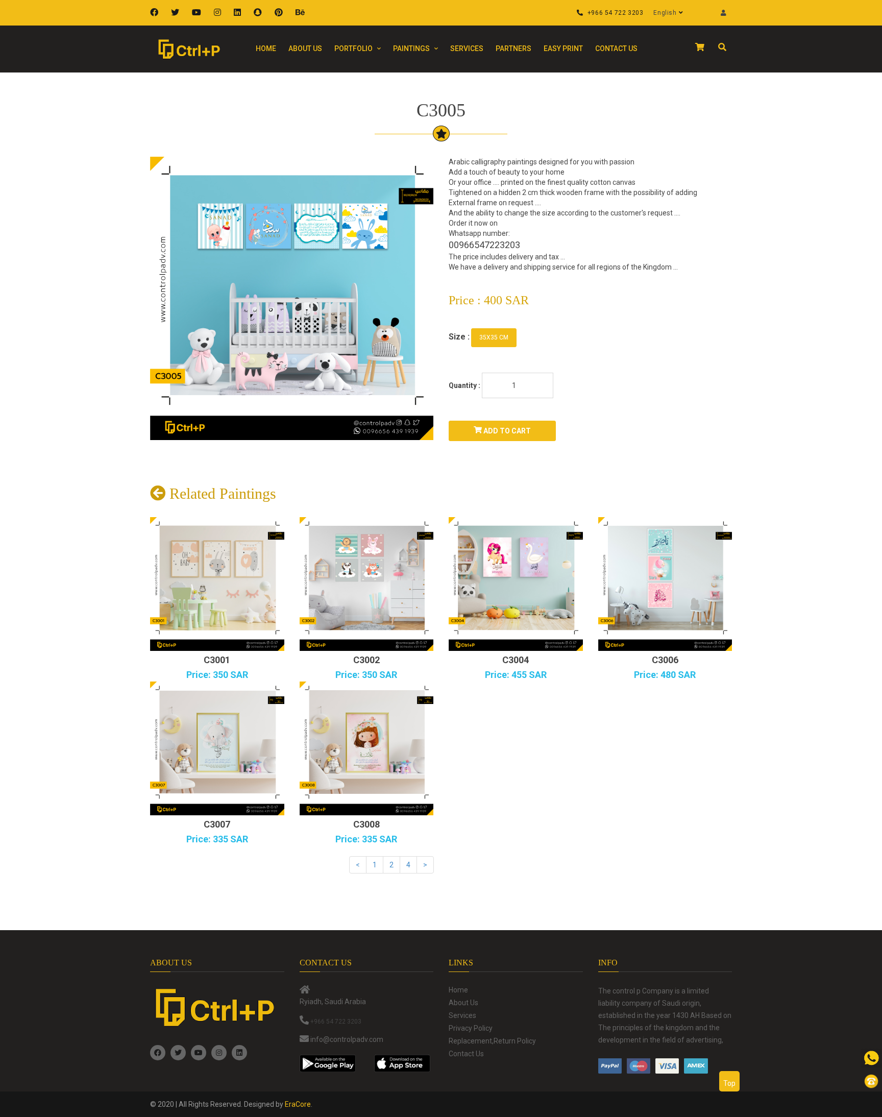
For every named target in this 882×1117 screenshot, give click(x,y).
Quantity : (464, 385)
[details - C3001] (217, 584)
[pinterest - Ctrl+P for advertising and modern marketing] (280, 12)
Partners (513, 48)
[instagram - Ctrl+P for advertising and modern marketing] (219, 12)
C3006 (665, 659)
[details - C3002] (367, 584)
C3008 (366, 824)
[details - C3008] (367, 749)
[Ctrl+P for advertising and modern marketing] (192, 49)
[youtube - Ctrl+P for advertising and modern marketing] (198, 12)
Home (266, 48)
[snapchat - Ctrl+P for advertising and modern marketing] (259, 12)
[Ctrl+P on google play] (329, 1063)
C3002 (366, 659)
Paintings (412, 48)
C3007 (217, 824)
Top (729, 1083)
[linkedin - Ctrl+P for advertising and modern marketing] (238, 12)
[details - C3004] (516, 584)
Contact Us (616, 48)
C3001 (217, 659)
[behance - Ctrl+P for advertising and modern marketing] (301, 12)
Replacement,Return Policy (492, 1041)
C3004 (515, 659)
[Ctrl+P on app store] (403, 1063)
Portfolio (354, 48)
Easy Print (563, 48)
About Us (305, 48)
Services (466, 48)
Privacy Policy (471, 1028)
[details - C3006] (665, 584)
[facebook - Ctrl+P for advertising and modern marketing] (155, 12)
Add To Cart (506, 431)
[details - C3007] (217, 749)
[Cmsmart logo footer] (217, 1008)
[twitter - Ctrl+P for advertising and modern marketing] (176, 12)
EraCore (298, 1104)
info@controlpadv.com (346, 1039)
